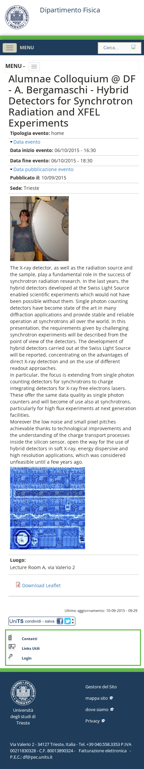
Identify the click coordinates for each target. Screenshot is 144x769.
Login (26, 658)
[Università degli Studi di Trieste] (17, 27)
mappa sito (96, 698)
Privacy (92, 721)
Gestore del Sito (101, 687)
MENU (27, 47)
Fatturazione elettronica (103, 751)
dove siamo (97, 709)
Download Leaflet (41, 585)
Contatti (29, 638)
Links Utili (31, 648)
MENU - (15, 66)
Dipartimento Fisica (70, 10)
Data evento (26, 142)
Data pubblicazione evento (43, 169)
